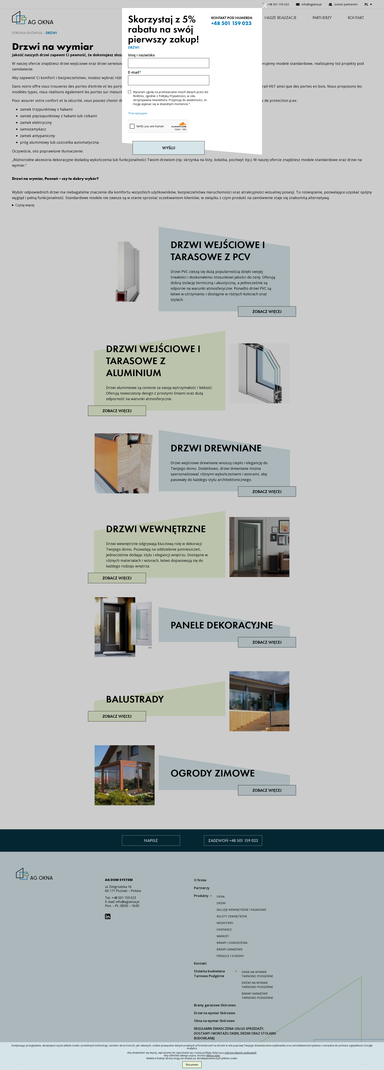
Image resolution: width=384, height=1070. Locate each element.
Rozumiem (192, 1064)
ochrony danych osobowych (240, 1052)
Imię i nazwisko (141, 55)
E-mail (134, 72)
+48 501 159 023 (231, 23)
